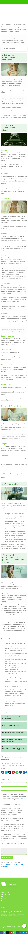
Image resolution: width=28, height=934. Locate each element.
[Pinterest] (13, 772)
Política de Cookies (5, 892)
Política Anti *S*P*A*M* (5, 894)
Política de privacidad (18, 843)
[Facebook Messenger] (6, 772)
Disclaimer (3, 900)
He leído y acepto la (13, 843)
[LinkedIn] (24, 772)
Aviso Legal (3, 898)
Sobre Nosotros (4, 905)
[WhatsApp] (16, 772)
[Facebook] (2, 772)
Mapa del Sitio (4, 902)
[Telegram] (23, 932)
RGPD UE (3, 896)
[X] (9, 772)
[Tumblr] (20, 772)
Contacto (3, 907)
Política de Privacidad (5, 890)
